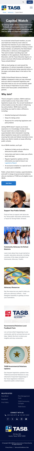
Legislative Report (11, 163)
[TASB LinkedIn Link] (17, 419)
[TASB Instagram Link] (21, 419)
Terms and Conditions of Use (22, 447)
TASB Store (22, 406)
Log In (29, 2)
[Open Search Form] (23, 2)
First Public (5, 402)
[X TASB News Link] (12, 419)
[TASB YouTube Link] (26, 419)
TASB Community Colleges (23, 402)
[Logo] (11, 7)
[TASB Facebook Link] (8, 419)
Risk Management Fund (24, 397)
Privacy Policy (8, 447)
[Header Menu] (31, 7)
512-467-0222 (24, 415)
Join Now (9, 183)
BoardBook (5, 396)
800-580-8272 (12, 415)
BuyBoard (4, 399)
